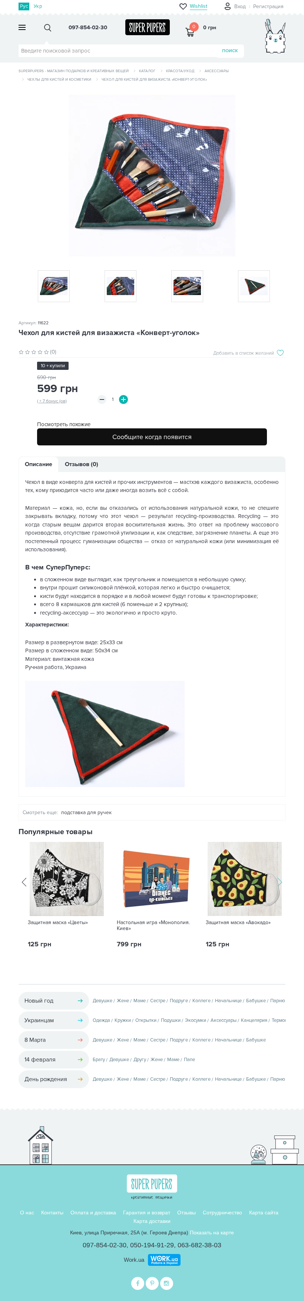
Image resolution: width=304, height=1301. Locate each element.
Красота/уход (180, 71)
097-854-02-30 (104, 1245)
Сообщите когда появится (152, 437)
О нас (27, 1212)
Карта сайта (263, 1212)
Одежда (101, 1020)
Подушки (171, 1020)
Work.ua (134, 1260)
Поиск (230, 51)
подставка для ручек (86, 812)
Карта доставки (152, 1221)
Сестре (157, 1001)
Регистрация (268, 6)
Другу (139, 1060)
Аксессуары (217, 71)
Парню (277, 1001)
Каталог (147, 71)
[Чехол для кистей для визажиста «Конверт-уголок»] (152, 173)
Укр (38, 6)
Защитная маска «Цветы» (58, 923)
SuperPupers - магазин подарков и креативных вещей (74, 71)
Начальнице (228, 1001)
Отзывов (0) (81, 464)
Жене (123, 1001)
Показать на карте (212, 1232)
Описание (38, 464)
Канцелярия (254, 1020)
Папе (189, 1060)
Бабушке (256, 1001)
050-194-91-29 (152, 1245)
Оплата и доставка (93, 1212)
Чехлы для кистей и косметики (59, 79)
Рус (24, 6)
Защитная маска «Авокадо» (238, 923)
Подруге (179, 1001)
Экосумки (195, 1020)
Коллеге (201, 1001)
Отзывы (186, 1212)
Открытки (145, 1020)
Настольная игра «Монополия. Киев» (153, 926)
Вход (240, 6)
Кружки (123, 1020)
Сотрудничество (222, 1212)
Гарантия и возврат (146, 1212)
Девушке (102, 1001)
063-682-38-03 (199, 1245)
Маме (139, 1001)
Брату (99, 1060)
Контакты (52, 1212)
